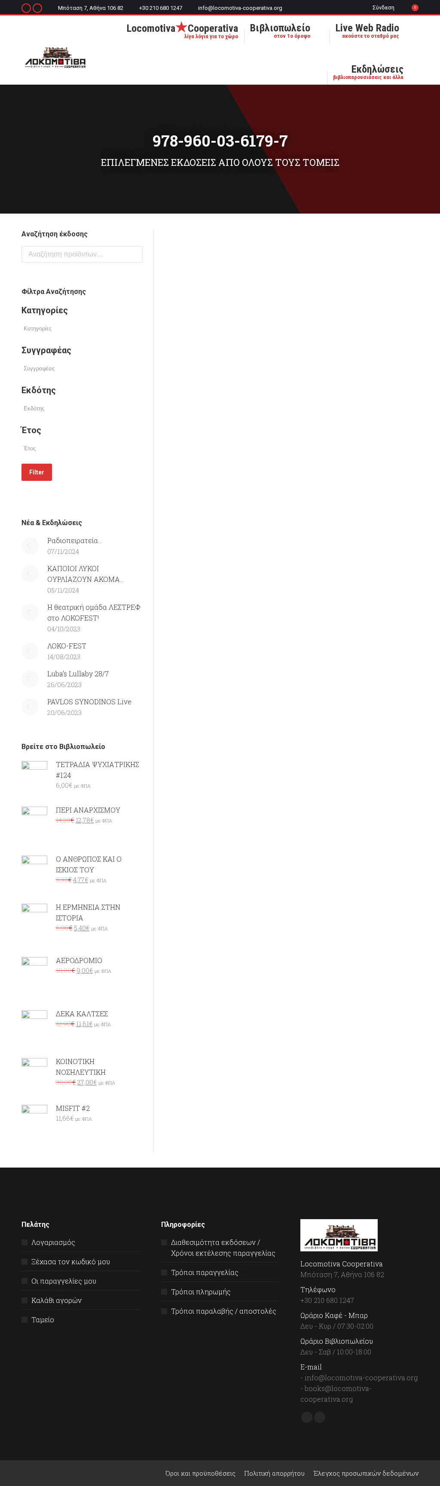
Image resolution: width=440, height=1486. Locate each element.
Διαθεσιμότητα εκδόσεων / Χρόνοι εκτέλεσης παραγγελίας (223, 1247)
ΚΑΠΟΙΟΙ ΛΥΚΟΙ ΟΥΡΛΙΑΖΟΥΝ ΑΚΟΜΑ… (85, 574)
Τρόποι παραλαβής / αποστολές (223, 1310)
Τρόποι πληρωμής (201, 1291)
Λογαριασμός (53, 1242)
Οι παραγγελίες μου (63, 1280)
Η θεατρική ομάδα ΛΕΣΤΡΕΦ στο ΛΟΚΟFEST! (94, 612)
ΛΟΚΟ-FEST (66, 645)
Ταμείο (42, 1319)
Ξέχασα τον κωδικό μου (70, 1261)
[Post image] (30, 545)
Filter (36, 472)
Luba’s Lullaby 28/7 (78, 673)
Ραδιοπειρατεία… (74, 540)
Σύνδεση (383, 7)
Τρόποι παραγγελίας (204, 1272)
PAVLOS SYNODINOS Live (89, 701)
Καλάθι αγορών (56, 1300)
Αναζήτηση (133, 254)
